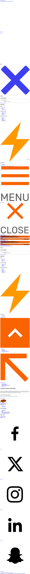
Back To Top (27, 159)
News (1, 416)
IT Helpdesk (3, 118)
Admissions (1, 243)
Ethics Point (13, 573)
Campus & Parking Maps (3, 404)
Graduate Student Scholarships (5, 351)
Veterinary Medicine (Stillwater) (5, 413)
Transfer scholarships (4, 384)
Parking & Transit (4, 271)
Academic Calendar (4, 112)
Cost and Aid (3, 349)
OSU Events (3, 315)
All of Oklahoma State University (7, 101)
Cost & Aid (1, 245)
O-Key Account (3, 260)
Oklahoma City (3, 410)
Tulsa (2, 411)
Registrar (3, 114)
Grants (2, 386)
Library (2, 119)
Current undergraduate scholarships (6, 385)
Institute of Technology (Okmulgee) (6, 412)
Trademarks (24, 573)
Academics (4, 235)
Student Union (3, 120)
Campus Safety (7, 573)
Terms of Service (21, 573)
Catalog (3, 113)
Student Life (4, 245)
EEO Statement (10, 573)
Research (7, 245)
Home (2, 348)
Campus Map (3, 164)
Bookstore (3, 117)
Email (2, 108)
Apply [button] (8, 245)
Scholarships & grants (2, 382)
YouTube (4, 416)
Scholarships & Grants (4, 350)
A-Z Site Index (4, 254)
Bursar (2, 269)
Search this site (2, 98)
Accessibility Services (2, 573)
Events (2, 416)
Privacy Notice (17, 573)
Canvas (2, 109)
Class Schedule (3, 265)
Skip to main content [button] (2, 0)
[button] (15, 32)
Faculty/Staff (5, 1)
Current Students (2, 1)
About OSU (1, 235)
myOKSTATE (9, 1)
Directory (12, 1)
